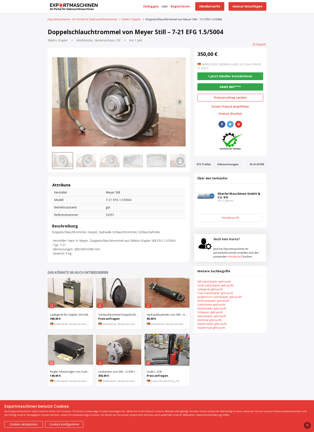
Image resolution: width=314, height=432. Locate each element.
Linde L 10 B (154, 371)
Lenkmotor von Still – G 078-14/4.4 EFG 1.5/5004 (119, 371)
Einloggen (151, 6)
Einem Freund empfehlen (230, 106)
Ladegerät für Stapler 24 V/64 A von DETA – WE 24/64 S (71, 314)
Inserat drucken (230, 114)
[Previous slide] (58, 102)
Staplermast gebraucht (211, 327)
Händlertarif (234, 256)
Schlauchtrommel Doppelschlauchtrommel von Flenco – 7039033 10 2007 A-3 (119, 314)
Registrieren (180, 6)
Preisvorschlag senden (230, 97)
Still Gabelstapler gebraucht (214, 281)
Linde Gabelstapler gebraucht (215, 285)
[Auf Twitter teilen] (230, 124)
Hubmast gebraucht (209, 320)
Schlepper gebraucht (210, 312)
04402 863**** (230, 87)
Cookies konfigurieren (64, 424)
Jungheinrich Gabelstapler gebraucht (219, 297)
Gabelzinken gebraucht (211, 304)
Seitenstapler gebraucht (211, 316)
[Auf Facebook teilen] (222, 124)
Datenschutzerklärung (209, 414)
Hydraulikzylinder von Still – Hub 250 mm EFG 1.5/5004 (168, 314)
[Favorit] (51, 305)
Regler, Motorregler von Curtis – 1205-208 (71, 371)
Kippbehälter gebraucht (211, 308)
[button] (62, 160)
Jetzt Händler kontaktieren (231, 76)
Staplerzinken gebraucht (212, 324)
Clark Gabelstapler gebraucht (215, 293)
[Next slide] (180, 102)
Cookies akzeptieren (24, 424)
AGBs (226, 414)
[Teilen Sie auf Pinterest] (238, 124)
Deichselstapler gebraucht (213, 301)
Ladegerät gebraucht (210, 289)
